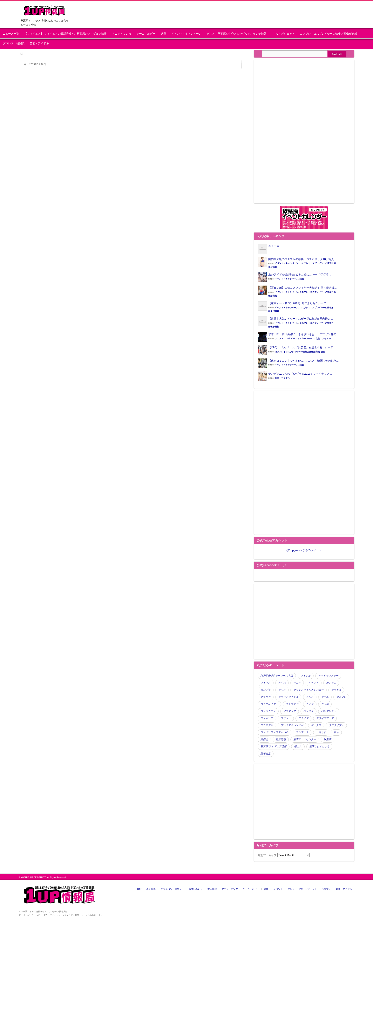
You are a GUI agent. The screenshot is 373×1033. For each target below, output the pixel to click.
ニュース (273, 245)
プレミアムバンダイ (292, 725)
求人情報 (212, 889)
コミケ (310, 704)
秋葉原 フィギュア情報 (274, 746)
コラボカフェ (268, 711)
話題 (163, 33)
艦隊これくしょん (319, 746)
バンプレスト (328, 711)
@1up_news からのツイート (304, 550)
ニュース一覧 (11, 33)
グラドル (336, 690)
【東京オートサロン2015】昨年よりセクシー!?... (298, 303)
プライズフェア (325, 718)
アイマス (266, 682)
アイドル (306, 675)
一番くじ (321, 732)
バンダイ (308, 711)
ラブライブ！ (336, 725)
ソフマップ (289, 711)
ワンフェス (302, 732)
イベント (314, 682)
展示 (336, 732)
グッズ (282, 690)
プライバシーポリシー (172, 889)
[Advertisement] (290, 133)
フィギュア (267, 718)
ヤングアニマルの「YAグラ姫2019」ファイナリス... (300, 373)
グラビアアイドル (288, 697)
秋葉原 (327, 739)
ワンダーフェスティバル (274, 732)
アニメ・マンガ (121, 33)
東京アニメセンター (304, 739)
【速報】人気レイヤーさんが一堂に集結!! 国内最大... (300, 318)
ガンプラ (266, 690)
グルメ (310, 697)
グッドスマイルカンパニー (308, 690)
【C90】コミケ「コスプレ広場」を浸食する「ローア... (302, 347)
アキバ (282, 682)
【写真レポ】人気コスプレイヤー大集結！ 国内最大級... (302, 287)
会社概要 (151, 889)
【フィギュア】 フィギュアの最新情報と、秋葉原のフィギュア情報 (65, 33)
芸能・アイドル (39, 43)
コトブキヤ (292, 704)
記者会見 (266, 753)
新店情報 (281, 739)
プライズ (303, 718)
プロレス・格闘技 (13, 43)
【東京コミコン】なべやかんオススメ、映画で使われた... (303, 360)
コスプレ (341, 697)
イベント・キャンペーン (186, 33)
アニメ (297, 682)
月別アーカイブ (267, 855)
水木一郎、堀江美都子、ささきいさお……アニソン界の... (303, 334)
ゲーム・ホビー (145, 33)
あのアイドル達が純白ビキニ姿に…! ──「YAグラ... (299, 274)
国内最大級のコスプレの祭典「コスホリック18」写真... (302, 259)
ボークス (316, 725)
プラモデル (267, 725)
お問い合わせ (196, 889)
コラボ (325, 704)
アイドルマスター (328, 675)
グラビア (266, 697)
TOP (139, 889)
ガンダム (331, 682)
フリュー (286, 718)
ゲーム (325, 697)
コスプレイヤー (269, 704)
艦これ (298, 746)
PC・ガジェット (285, 33)
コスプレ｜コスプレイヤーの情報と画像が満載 (328, 33)
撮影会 (264, 739)
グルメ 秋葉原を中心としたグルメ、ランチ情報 (238, 33)
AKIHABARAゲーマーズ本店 (277, 675)
